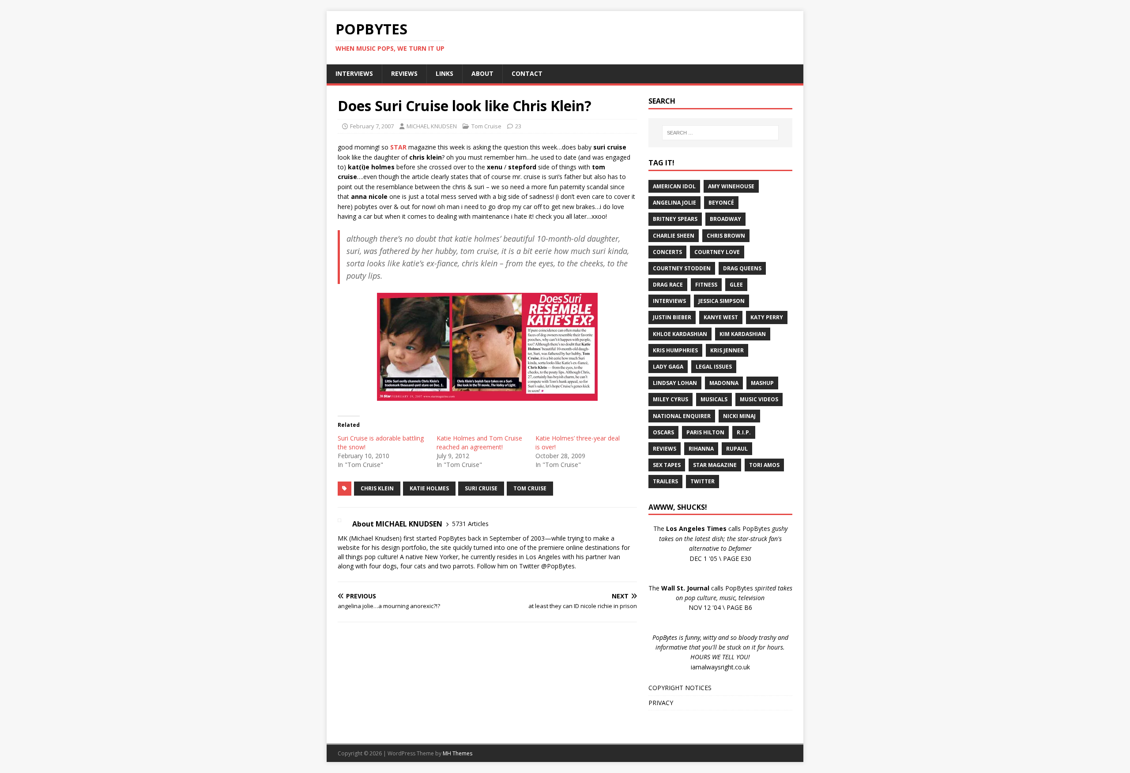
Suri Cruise (481, 488)
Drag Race (668, 284)
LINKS (444, 73)
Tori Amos (764, 465)
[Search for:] (720, 132)
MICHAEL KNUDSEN (432, 126)
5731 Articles (470, 523)
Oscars (663, 432)
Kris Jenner (727, 350)
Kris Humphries (675, 350)
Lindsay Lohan (675, 383)
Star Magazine (715, 465)
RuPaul (737, 448)
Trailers (665, 481)
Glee (736, 284)
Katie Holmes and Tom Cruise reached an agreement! (479, 442)
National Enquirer (682, 416)
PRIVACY (660, 702)
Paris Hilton (705, 432)
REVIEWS (404, 73)
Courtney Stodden (682, 268)
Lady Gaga (668, 366)
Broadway (725, 219)
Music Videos (759, 399)
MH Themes (457, 753)
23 (518, 126)
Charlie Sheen (673, 235)
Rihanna (701, 448)
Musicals (714, 399)
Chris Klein (377, 488)
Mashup (762, 383)
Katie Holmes (429, 488)
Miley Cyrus (670, 399)
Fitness (706, 284)
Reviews (664, 448)
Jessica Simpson (721, 301)
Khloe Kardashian (680, 334)
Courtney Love (717, 252)
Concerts (667, 252)
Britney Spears (675, 219)
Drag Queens (742, 268)
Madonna (723, 383)
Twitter (702, 481)
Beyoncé (721, 202)
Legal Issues (714, 366)
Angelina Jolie (674, 202)
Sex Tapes (667, 465)
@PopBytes (558, 566)
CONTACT (527, 73)
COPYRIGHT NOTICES (680, 687)
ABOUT (482, 73)
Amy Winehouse (731, 186)
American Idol (674, 186)
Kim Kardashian (742, 334)
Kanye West (721, 317)
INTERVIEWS (354, 73)
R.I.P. (744, 432)
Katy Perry (766, 317)
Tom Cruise (486, 126)
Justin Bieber (672, 317)
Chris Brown (726, 235)
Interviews (669, 301)
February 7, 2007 (372, 126)
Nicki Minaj (739, 416)
